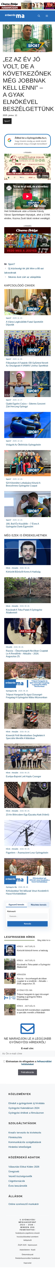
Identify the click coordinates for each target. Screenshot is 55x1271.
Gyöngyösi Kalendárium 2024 (23, 1108)
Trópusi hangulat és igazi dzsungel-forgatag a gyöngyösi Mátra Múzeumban (33, 996)
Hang (45, 175)
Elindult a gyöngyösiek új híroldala (26, 1103)
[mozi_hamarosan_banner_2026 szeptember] (27, 8)
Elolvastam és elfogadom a (29, 1063)
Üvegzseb (13, 1171)
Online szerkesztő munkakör (23, 1204)
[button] (39, 16)
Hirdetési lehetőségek (19, 1147)
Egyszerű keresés (16, 905)
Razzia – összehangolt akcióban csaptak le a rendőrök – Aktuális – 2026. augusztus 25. (32, 981)
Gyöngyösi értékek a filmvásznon (26, 1113)
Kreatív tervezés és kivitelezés (24, 1132)
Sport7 (7, 121)
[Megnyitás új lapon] (27, 167)
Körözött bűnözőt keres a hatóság (32, 950)
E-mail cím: (27, 1048)
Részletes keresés (38, 905)
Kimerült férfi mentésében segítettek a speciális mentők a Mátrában (33, 1011)
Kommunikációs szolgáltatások (24, 1142)
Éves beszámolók (17, 1186)
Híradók (21, 974)
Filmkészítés (15, 1137)
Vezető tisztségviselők (20, 1176)
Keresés (27, 924)
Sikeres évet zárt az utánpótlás (24, 277)
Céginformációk (16, 1181)
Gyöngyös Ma (24, 990)
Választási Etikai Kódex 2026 (23, 1166)
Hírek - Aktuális (26, 946)
